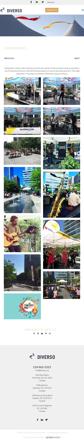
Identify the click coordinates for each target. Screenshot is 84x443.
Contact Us (52, 10)
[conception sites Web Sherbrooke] (53, 437)
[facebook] (38, 420)
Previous (9, 58)
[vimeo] (46, 420)
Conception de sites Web (33, 437)
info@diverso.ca (42, 370)
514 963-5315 (42, 367)
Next (77, 58)
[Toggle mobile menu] (83, 10)
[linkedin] (42, 420)
